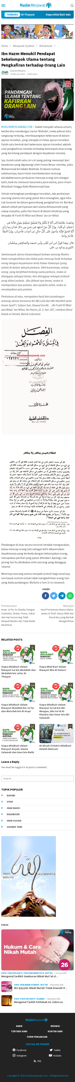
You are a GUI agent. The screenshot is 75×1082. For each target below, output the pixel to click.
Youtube (57, 1055)
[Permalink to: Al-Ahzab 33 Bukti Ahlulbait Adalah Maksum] (56, 733)
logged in (20, 767)
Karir (19, 1026)
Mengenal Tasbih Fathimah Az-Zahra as (38, 1002)
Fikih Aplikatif (15, 973)
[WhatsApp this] (70, 595)
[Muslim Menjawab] (37, 5)
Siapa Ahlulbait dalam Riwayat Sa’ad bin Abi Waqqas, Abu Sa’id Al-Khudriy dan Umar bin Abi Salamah (54, 711)
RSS (39, 1061)
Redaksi (55, 1026)
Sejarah (40, 999)
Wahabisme (13, 814)
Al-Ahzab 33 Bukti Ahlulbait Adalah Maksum (55, 747)
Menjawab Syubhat (30, 985)
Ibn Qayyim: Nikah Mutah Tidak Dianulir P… (40, 988)
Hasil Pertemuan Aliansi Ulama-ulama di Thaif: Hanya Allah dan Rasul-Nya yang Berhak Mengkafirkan (57, 613)
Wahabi (11, 795)
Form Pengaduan (37, 1036)
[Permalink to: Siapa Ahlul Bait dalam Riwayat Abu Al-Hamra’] (56, 654)
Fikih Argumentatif (34, 973)
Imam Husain (14, 820)
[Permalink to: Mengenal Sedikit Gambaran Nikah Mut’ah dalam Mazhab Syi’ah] (37, 950)
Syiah (10, 801)
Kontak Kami (55, 1031)
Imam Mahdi (13, 808)
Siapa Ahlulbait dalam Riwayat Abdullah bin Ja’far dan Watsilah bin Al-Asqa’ (17, 708)
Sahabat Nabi (14, 826)
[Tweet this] (53, 595)
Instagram (22, 1055)
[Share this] (45, 595)
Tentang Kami (19, 1031)
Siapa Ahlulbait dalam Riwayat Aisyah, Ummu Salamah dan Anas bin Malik (17, 749)
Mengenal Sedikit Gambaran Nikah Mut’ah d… (29, 976)
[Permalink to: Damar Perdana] (5, 72)
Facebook (21, 1050)
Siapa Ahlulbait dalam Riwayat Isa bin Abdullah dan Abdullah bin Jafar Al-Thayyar (18, 671)
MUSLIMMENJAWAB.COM (16, 127)
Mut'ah (49, 973)
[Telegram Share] (62, 595)
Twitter (57, 1050)
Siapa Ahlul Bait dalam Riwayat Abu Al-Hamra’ (52, 668)
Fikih (4, 925)
